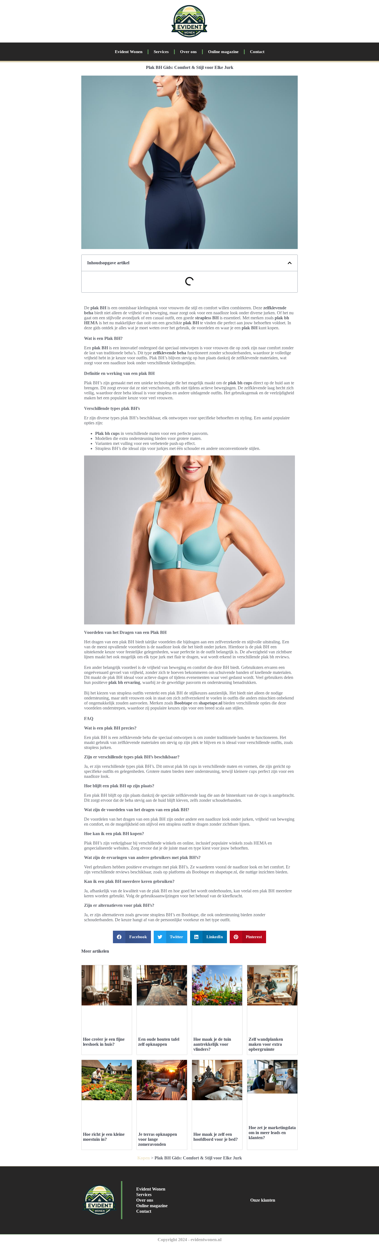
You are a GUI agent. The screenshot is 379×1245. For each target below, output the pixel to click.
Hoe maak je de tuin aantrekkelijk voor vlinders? (212, 1044)
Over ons (188, 51)
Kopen (143, 1158)
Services (161, 51)
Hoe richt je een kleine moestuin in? (104, 1137)
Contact (257, 51)
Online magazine (223, 51)
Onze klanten (262, 1200)
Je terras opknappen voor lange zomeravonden (157, 1139)
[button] (289, 263)
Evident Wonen (128, 51)
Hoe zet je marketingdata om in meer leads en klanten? (272, 1132)
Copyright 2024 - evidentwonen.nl (189, 1239)
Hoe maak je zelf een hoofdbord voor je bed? (215, 1137)
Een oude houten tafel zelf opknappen (158, 1042)
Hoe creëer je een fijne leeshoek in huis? (104, 1042)
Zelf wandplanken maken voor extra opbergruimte (266, 1044)
